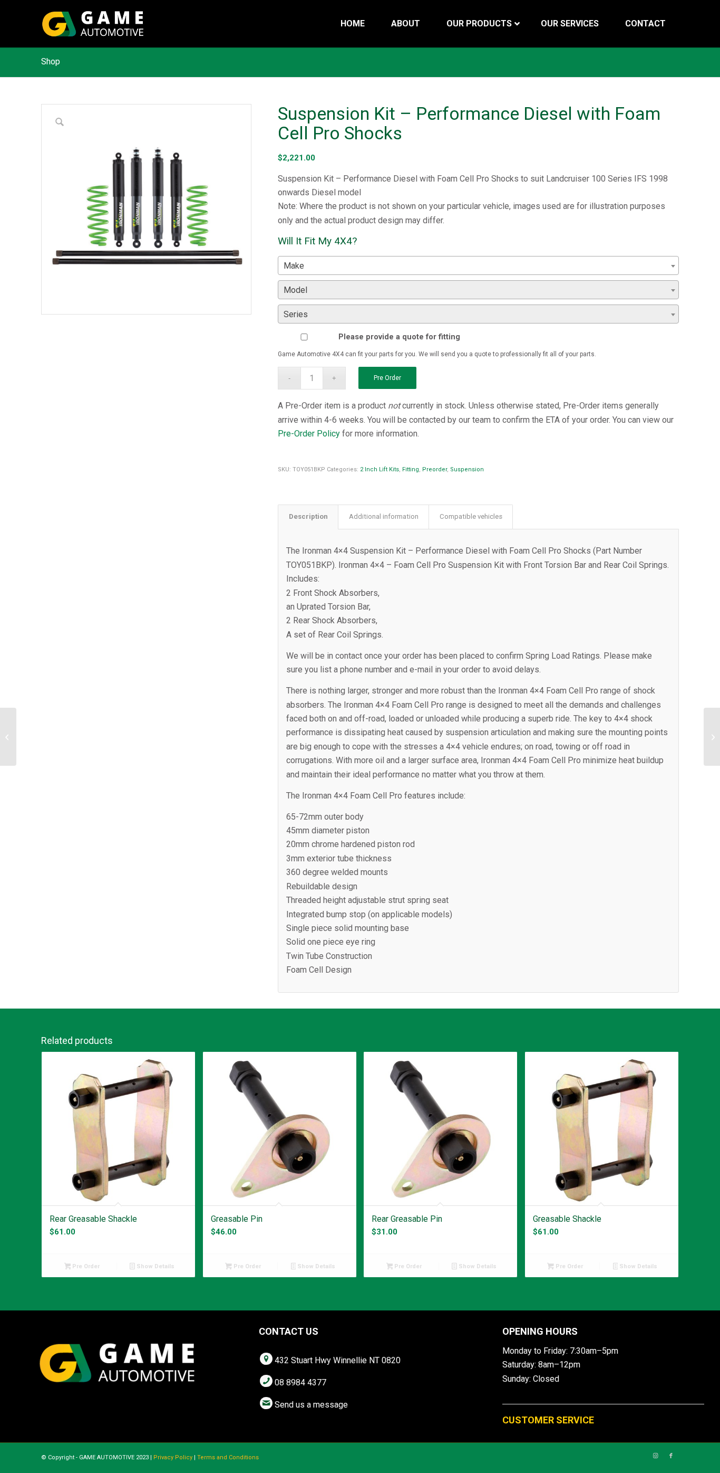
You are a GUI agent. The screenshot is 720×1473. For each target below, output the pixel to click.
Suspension (467, 469)
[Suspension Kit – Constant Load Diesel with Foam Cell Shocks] (712, 737)
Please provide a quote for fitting (399, 336)
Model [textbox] (295, 290)
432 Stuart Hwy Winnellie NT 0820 (338, 1360)
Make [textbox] (294, 266)
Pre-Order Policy (309, 434)
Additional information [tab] (384, 516)
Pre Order (387, 378)
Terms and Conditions (228, 1457)
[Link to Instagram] (655, 1456)
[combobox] (478, 265)
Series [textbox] (296, 314)
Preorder (434, 469)
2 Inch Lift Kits (379, 469)
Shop (50, 61)
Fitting (410, 469)
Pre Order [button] (85, 1266)
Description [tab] (308, 516)
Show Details (154, 1266)
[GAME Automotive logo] (92, 23)
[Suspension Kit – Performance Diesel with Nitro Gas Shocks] (8, 737)
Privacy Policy (172, 1457)
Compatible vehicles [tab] (471, 516)
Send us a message (311, 1405)
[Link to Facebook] (671, 1456)
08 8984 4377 (300, 1382)
